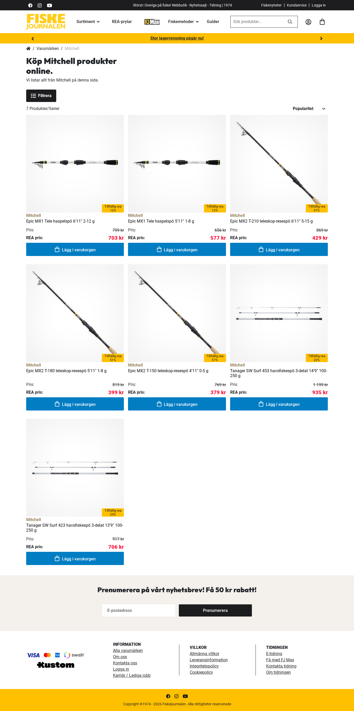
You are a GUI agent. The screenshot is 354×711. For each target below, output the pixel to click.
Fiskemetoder (181, 21)
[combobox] (256, 21)
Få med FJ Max (280, 659)
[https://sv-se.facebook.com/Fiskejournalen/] (30, 5)
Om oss (120, 656)
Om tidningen (278, 672)
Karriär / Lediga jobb (132, 675)
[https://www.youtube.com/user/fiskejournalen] (49, 5)
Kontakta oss (125, 663)
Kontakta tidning (281, 666)
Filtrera (45, 95)
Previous (32, 38)
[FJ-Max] (152, 21)
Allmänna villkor (204, 653)
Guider (213, 21)
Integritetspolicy (204, 666)
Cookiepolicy (201, 672)
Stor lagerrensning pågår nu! (177, 38)
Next (321, 38)
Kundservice (297, 5)
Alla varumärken (128, 650)
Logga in (319, 5)
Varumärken (48, 48)
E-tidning (274, 653)
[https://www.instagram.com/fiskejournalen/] (40, 5)
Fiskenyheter (271, 5)
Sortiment (85, 21)
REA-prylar (122, 21)
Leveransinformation (209, 659)
